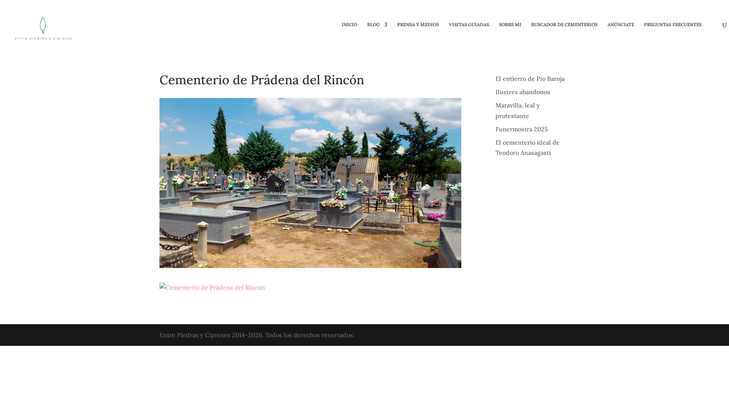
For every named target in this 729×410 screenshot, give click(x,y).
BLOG (373, 24)
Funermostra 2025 (521, 129)
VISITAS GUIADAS (469, 24)
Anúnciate (621, 24)
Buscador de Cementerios (564, 24)
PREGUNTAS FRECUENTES (673, 24)
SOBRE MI (510, 24)
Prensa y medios (418, 24)
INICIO (349, 24)
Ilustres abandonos (522, 92)
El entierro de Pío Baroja (530, 78)
